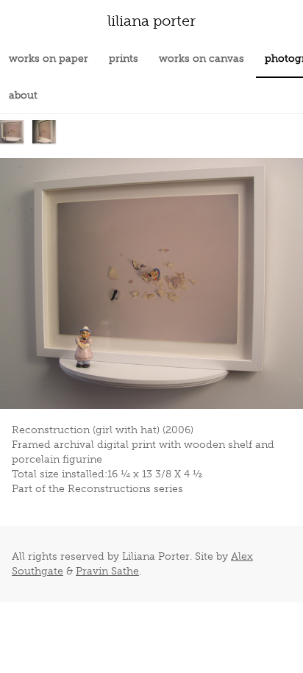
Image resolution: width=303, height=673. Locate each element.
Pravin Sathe (107, 571)
